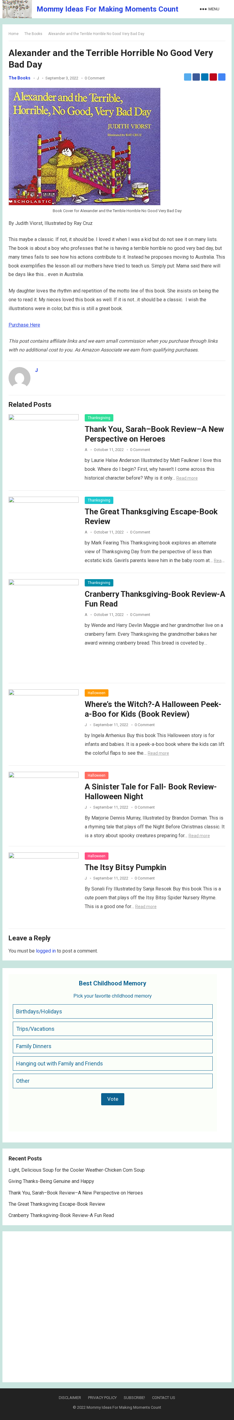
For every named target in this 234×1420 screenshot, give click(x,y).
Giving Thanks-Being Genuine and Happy (51, 1181)
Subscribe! (134, 1397)
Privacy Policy (102, 1397)
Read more (187, 478)
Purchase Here (24, 325)
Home (14, 34)
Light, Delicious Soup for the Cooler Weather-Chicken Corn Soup (77, 1170)
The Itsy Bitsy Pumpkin (125, 867)
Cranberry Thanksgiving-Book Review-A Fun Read (61, 1215)
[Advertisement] (117, 1306)
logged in (46, 951)
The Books (33, 34)
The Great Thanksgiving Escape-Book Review (57, 1204)
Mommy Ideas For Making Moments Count (107, 9)
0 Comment (95, 78)
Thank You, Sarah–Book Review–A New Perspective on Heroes (76, 1193)
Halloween (96, 693)
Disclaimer (70, 1397)
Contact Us (163, 1397)
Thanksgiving (99, 418)
